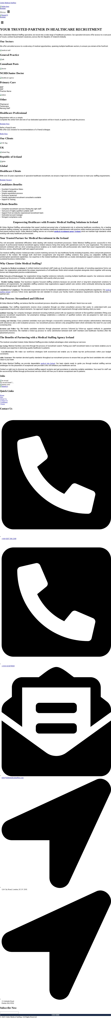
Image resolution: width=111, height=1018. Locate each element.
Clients (2, 404)
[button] (55, 11)
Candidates (4, 402)
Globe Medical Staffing (8, 3)
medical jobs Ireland (48, 363)
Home (2, 395)
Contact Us (4, 401)
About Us (3, 399)
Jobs (1, 397)
